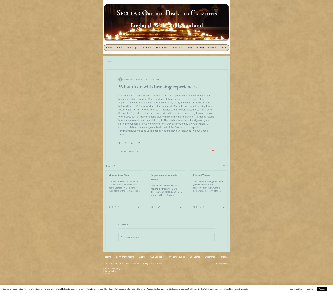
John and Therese (201, 176)
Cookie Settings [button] (296, 289)
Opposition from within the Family (164, 178)
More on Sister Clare (119, 176)
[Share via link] (138, 143)
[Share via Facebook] (119, 143)
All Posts (109, 61)
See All (225, 165)
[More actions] (213, 79)
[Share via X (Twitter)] (126, 143)
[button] (161, 48)
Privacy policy (109, 271)
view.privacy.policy (241, 289)
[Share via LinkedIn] (132, 143)
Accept (322, 289)
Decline (310, 289)
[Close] (329, 289)
